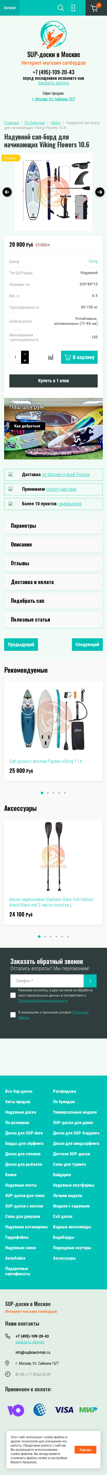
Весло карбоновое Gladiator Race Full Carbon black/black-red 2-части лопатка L (51, 902)
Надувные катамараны (26, 1226)
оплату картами (61, 489)
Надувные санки (20, 1247)
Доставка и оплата (32, 582)
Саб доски (62, 1216)
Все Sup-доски (18, 1091)
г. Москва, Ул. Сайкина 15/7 (53, 99)
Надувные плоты (21, 1185)
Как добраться (27, 425)
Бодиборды (63, 1237)
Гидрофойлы (17, 1237)
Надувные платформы (73, 1185)
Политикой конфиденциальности (43, 1000)
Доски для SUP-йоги (24, 1133)
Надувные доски (20, 1112)
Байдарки (62, 1174)
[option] (53, 192)
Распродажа (64, 1091)
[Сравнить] (50, 357)
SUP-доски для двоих (73, 1122)
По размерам (17, 1122)
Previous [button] (7, 192)
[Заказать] (90, 980)
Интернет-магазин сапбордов (54, 63)
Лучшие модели (67, 1195)
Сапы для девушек (23, 1216)
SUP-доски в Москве (53, 54)
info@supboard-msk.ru (33, 1352)
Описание (21, 544)
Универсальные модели (75, 1112)
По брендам (64, 1101)
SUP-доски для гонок (25, 1195)
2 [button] (48, 793)
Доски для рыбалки (23, 1164)
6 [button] (68, 936)
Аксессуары (64, 1258)
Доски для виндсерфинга (76, 1143)
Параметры (23, 525)
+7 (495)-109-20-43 (53, 72)
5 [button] (65, 793)
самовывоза (70, 503)
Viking (93, 261)
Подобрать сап (27, 600)
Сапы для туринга (69, 1164)
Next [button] (99, 192)
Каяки (10, 1174)
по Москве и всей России (66, 474)
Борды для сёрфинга (24, 1143)
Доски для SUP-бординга (76, 1133)
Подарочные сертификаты (17, 1271)
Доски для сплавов (23, 1153)
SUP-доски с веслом (24, 1206)
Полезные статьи (30, 619)
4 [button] (59, 793)
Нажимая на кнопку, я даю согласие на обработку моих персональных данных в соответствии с (55, 995)
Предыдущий (21, 644)
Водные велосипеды (72, 1226)
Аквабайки (15, 1258)
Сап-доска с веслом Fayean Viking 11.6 (45, 761)
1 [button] (42, 793)
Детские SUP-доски (71, 1153)
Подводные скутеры (72, 1247)
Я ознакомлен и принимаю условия (53, 1014)
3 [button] (53, 793)
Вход (72, 8)
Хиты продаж (17, 1101)
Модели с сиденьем (71, 1206)
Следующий (87, 644)
